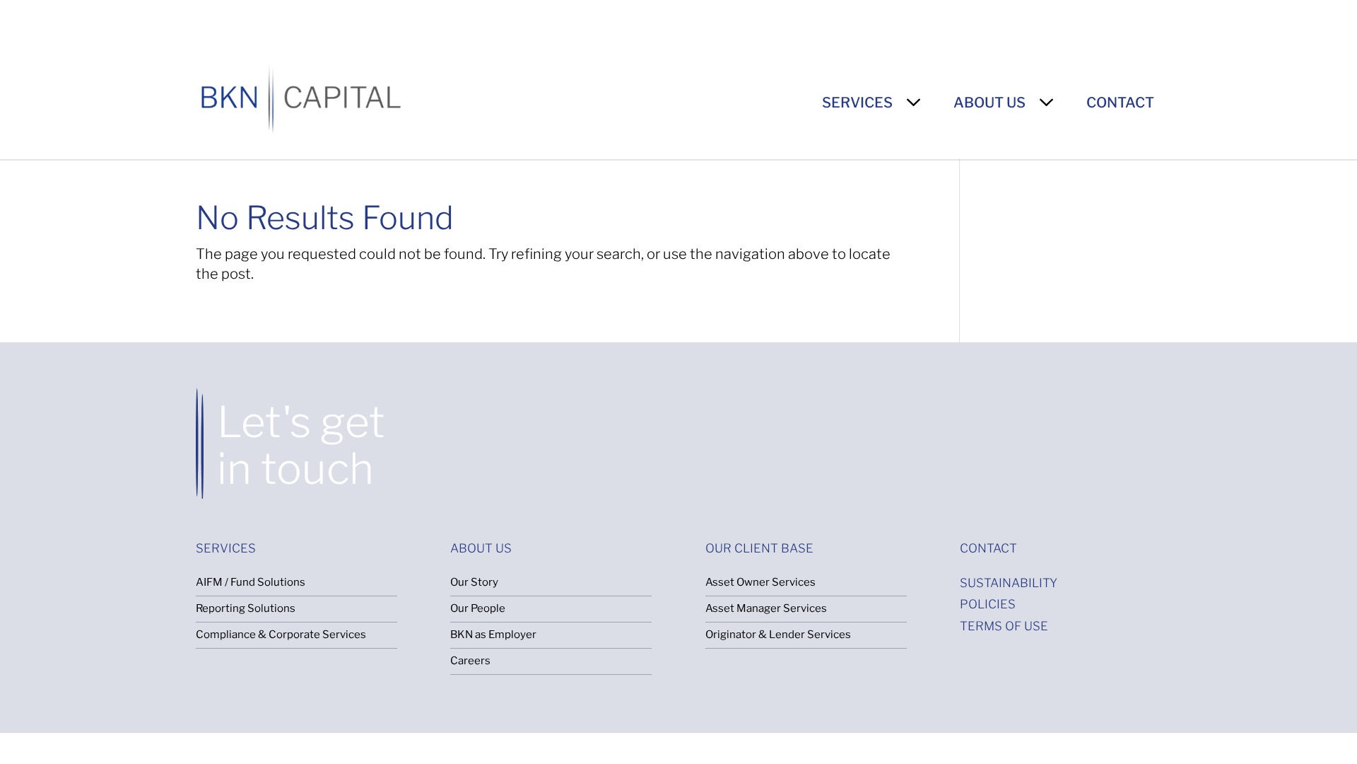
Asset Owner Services (760, 582)
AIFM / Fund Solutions (250, 582)
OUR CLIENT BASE (759, 548)
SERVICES (857, 102)
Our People (477, 608)
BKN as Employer (493, 634)
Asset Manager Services (766, 608)
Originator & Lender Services (778, 634)
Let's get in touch (301, 445)
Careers (470, 660)
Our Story (474, 582)
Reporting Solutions (245, 608)
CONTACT (1120, 102)
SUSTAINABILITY (1008, 583)
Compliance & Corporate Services (281, 634)
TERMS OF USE (1004, 626)
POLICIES (988, 604)
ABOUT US (989, 102)
